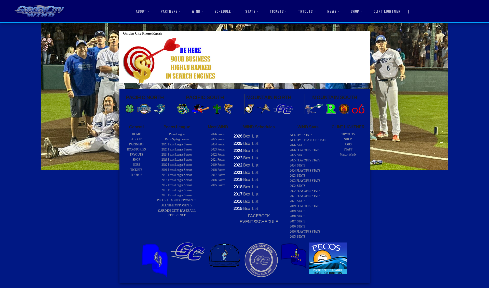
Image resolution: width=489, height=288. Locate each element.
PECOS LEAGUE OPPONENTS (177, 200)
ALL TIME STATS (301, 135)
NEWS (331, 11)
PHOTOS (136, 175)
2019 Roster (218, 164)
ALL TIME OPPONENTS (176, 205)
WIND (196, 11)
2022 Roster (218, 154)
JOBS (136, 164)
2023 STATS (297, 175)
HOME (136, 134)
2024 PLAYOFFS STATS (305, 170)
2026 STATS (297, 145)
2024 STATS (297, 165)
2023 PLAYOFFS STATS (305, 181)
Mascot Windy (348, 154)
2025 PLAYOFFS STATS (305, 160)
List (254, 136)
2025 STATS (297, 155)
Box (242, 136)
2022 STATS (297, 186)
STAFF (348, 149)
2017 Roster (218, 175)
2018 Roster (218, 170)
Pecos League (177, 134)
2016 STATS (297, 226)
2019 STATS (297, 211)
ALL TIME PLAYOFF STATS (308, 140)
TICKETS (277, 11)
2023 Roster (218, 149)
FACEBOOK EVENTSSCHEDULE (259, 219)
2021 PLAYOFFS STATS (305, 196)
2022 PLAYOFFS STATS (305, 191)
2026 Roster (218, 134)
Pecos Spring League (177, 139)
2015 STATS (297, 236)
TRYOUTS (305, 11)
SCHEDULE (222, 11)
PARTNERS (169, 11)
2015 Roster (218, 185)
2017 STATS (297, 221)
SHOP (355, 11)
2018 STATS (297, 216)
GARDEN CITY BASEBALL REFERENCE (177, 213)
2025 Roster (218, 139)
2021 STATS (297, 201)
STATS (250, 11)
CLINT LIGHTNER (386, 11)
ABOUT (141, 11)
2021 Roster (218, 159)
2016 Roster (218, 180)
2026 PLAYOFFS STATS (305, 150)
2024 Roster (218, 144)
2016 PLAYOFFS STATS (305, 231)
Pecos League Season (176, 144)
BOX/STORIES (136, 149)
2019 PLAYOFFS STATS (305, 206)
